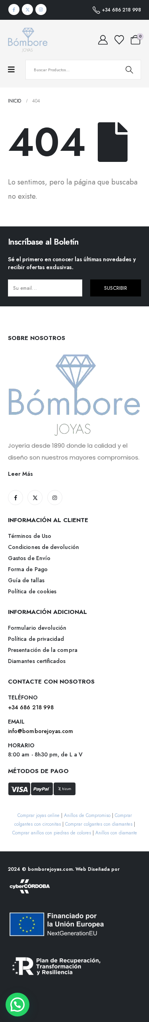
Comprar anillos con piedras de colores (51, 832)
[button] (17, 1004)
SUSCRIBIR (115, 288)
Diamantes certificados (37, 661)
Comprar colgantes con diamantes (98, 824)
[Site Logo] (28, 39)
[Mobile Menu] (15, 70)
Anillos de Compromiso (87, 815)
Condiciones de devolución (43, 547)
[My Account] (102, 40)
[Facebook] (13, 9)
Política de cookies (32, 591)
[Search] (129, 69)
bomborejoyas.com (50, 869)
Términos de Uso (29, 536)
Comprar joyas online (38, 815)
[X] (27, 9)
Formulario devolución (37, 628)
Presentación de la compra (42, 650)
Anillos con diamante (116, 832)
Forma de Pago (28, 569)
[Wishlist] (119, 40)
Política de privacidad (36, 639)
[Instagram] (40, 9)
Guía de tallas (26, 580)
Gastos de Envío (29, 558)
